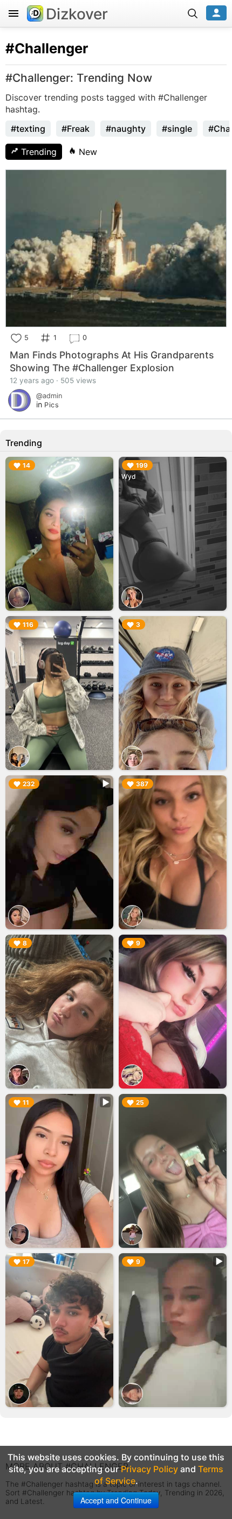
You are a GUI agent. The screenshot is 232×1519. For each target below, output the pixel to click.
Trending (37, 151)
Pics (51, 405)
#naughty (126, 128)
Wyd (128, 476)
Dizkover (77, 14)
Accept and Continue (116, 1500)
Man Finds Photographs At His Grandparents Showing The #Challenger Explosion (112, 361)
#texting (28, 128)
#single (177, 128)
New (86, 151)
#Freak (76, 128)
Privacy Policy (149, 1469)
